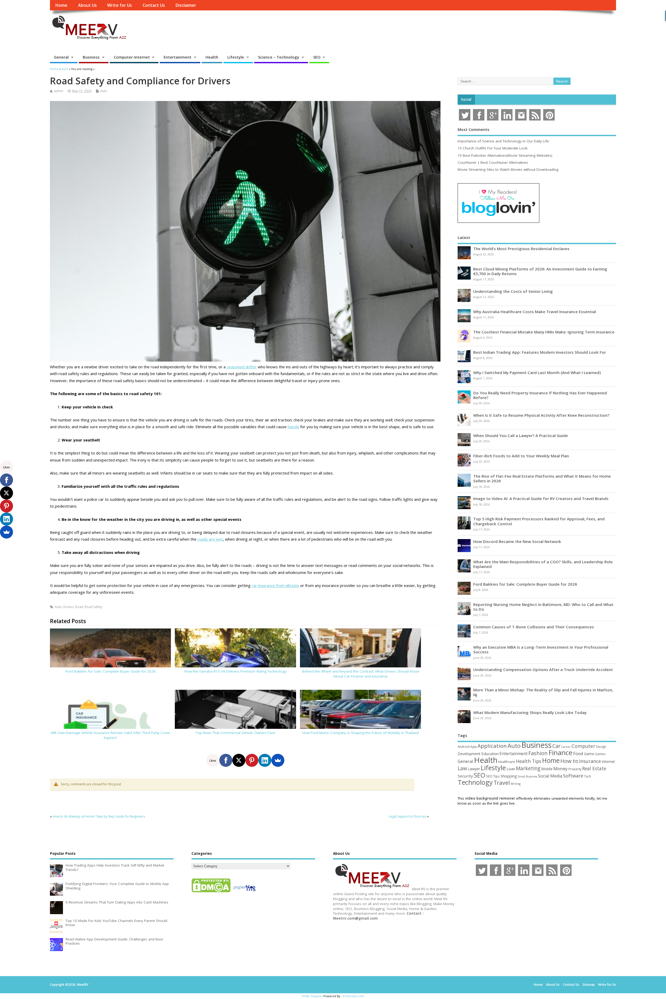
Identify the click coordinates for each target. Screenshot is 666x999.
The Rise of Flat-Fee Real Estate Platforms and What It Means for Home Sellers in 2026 (542, 478)
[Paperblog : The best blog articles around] (244, 892)
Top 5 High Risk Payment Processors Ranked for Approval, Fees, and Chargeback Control (539, 521)
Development (469, 753)
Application (492, 745)
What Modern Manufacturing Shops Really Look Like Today (530, 712)
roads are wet (210, 539)
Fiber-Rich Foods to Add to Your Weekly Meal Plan (521, 455)
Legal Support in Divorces (407, 816)
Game (589, 753)
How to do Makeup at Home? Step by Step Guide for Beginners (99, 816)
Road (79, 607)
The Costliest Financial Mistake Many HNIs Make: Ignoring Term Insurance (543, 331)
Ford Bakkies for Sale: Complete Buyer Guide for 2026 (111, 671)
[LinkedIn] (264, 760)
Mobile (547, 768)
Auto (103, 91)
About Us (87, 5)
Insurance (590, 761)
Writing (516, 784)
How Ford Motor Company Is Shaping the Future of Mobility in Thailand (360, 732)
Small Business (527, 776)
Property (574, 769)
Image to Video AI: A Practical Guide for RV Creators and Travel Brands (541, 498)
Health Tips (528, 761)
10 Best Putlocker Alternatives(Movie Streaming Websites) (505, 155)
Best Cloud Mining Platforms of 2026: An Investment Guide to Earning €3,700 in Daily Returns (540, 271)
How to (569, 760)
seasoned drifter (242, 366)
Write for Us (119, 5)
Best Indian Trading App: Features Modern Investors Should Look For (539, 352)
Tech (587, 776)
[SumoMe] (277, 760)
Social (466, 99)
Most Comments (473, 129)
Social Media (550, 776)
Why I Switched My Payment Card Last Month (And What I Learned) (537, 372)
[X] (238, 760)
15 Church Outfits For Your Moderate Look (493, 148)
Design (601, 746)
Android (464, 746)
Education (490, 753)
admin (58, 91)
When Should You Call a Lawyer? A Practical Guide (520, 435)
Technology (475, 782)
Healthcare (506, 761)
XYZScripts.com (353, 996)
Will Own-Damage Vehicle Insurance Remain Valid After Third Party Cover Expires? (110, 735)
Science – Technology (278, 57)
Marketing (528, 768)
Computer (583, 746)
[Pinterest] (251, 760)
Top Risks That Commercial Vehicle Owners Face (235, 732)
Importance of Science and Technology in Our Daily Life (503, 141)
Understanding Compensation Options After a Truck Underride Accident (543, 669)
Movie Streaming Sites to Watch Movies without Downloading (508, 169)
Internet (608, 761)
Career (566, 747)
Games (600, 754)
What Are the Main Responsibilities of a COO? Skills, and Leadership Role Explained (543, 564)
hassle (293, 426)
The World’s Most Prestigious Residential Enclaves (521, 248)
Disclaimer (185, 5)
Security (465, 776)
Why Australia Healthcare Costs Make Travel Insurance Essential (534, 311)
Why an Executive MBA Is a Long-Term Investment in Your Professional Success (540, 649)
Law (462, 768)
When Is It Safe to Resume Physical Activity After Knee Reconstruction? (541, 415)
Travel (502, 782)
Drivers (68, 607)
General (61, 57)
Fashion (538, 753)
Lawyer (474, 768)
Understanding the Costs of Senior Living (513, 291)
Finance (560, 752)
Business (91, 57)
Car (556, 745)
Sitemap (588, 984)
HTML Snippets (312, 996)
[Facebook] (225, 760)
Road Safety (93, 607)
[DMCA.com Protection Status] (210, 892)
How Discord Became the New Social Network (517, 541)
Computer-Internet (132, 57)
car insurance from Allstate (275, 585)
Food (578, 753)
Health (212, 57)
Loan (511, 768)
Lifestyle (235, 57)
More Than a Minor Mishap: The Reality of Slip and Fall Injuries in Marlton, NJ (543, 692)
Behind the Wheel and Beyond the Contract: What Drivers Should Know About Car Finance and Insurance (360, 674)
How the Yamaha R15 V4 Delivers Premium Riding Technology (235, 671)
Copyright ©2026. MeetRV (69, 984)
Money (560, 769)
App (473, 746)
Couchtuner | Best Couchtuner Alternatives (493, 162)
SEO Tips (493, 776)
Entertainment (177, 57)
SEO (317, 57)
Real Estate (594, 768)
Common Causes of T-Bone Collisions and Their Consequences (533, 626)
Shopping (509, 776)
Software (573, 776)
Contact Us (154, 5)
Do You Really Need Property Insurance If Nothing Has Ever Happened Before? (540, 395)
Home (61, 5)
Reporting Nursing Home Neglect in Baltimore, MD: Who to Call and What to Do (543, 607)
